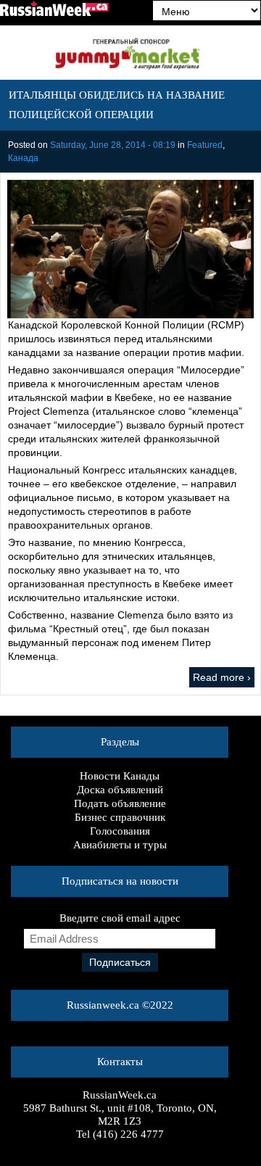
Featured (205, 145)
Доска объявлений (120, 789)
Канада (23, 158)
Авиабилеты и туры (120, 845)
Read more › (222, 677)
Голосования (120, 831)
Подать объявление (120, 803)
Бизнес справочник (120, 817)
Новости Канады (120, 776)
